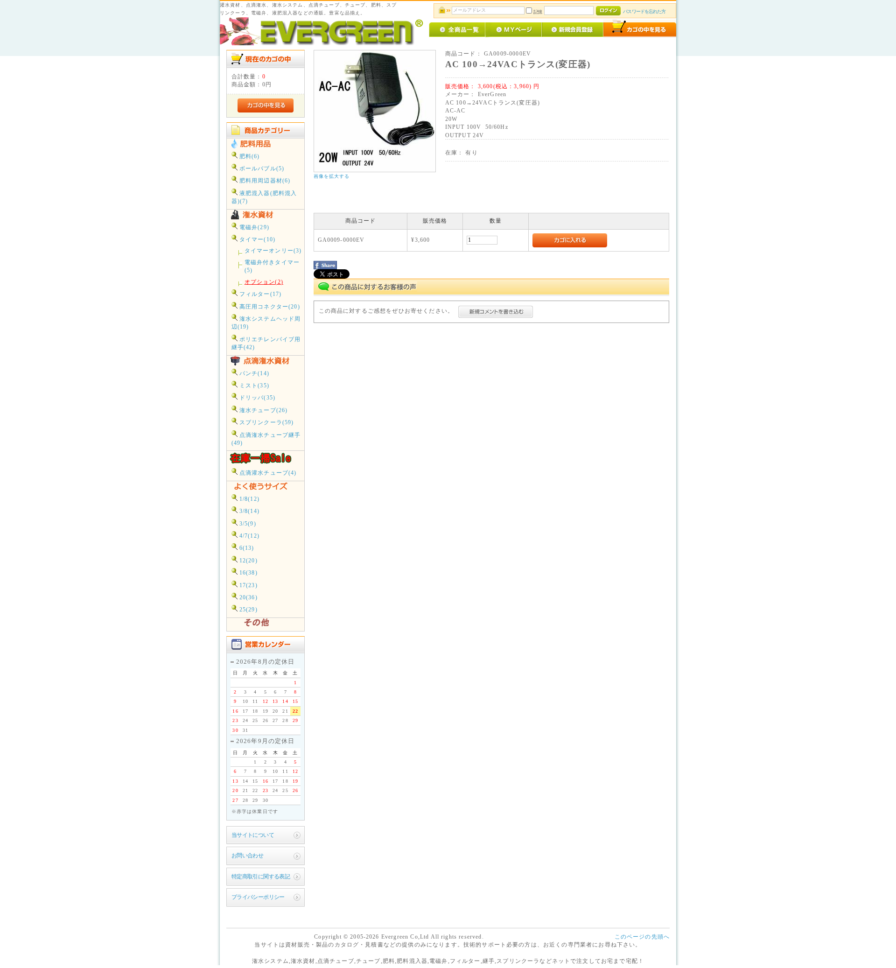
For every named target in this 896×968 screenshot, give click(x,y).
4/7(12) (248, 536)
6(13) (246, 548)
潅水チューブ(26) (263, 410)
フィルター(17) (260, 294)
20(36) (248, 598)
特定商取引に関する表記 (260, 877)
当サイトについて (252, 835)
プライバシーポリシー (258, 897)
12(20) (248, 561)
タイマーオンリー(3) (273, 251)
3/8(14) (248, 511)
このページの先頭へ (642, 937)
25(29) (248, 610)
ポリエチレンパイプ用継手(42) (266, 344)
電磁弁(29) (253, 227)
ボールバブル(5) (261, 169)
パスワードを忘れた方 (644, 11)
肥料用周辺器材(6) (264, 181)
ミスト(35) (253, 386)
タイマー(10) (256, 240)
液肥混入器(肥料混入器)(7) (264, 197)
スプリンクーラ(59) (266, 423)
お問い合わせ (247, 856)
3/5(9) (247, 524)
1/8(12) (248, 499)
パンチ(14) (253, 374)
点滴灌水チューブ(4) (267, 473)
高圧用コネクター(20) (269, 307)
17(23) (248, 585)
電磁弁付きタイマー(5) (272, 267)
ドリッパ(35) (256, 398)
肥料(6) (249, 157)
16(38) (248, 573)
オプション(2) (264, 282)
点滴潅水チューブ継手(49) (266, 439)
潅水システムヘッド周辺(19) (266, 323)
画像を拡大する (332, 176)
